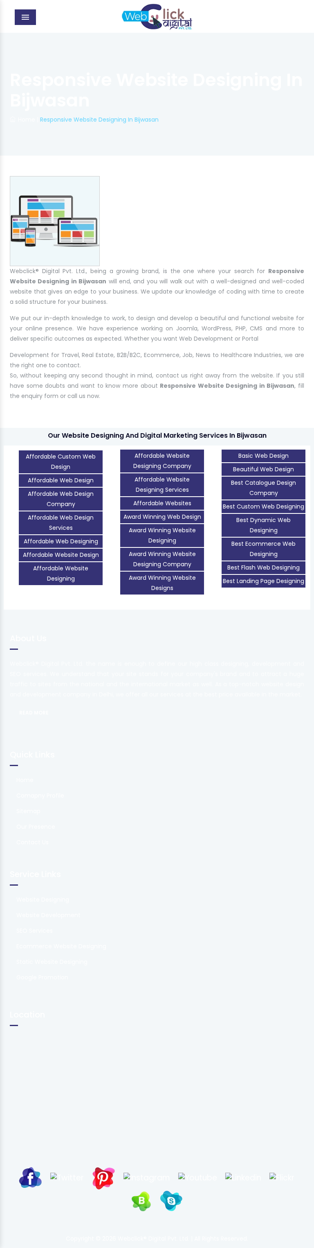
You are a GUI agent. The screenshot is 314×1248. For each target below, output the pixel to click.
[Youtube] (197, 1177)
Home (26, 119)
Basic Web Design (263, 456)
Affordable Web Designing (61, 541)
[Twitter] (67, 1177)
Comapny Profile (40, 795)
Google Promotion (42, 977)
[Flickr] (281, 1177)
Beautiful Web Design (263, 469)
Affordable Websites (162, 503)
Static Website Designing (51, 962)
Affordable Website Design (61, 555)
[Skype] (171, 1200)
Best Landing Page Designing (263, 581)
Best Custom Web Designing (263, 506)
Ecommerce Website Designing (61, 946)
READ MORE (34, 712)
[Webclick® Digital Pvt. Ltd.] (157, 16)
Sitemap (28, 811)
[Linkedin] (243, 1177)
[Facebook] (30, 1177)
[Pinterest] (103, 1177)
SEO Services (34, 931)
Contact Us (32, 842)
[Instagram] (146, 1177)
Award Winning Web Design (162, 517)
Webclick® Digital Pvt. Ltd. (154, 1238)
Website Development (48, 915)
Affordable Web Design (61, 480)
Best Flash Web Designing (263, 567)
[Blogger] (141, 1200)
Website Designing (42, 899)
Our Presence (35, 827)
